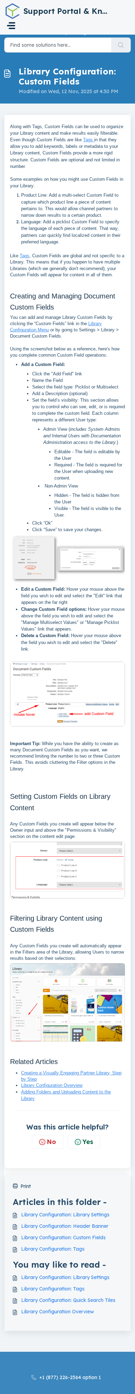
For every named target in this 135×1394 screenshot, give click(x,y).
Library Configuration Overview (51, 1085)
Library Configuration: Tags (52, 1249)
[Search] (121, 45)
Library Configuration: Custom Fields (63, 1237)
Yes (87, 1142)
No (51, 1142)
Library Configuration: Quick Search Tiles (68, 1300)
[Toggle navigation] (11, 25)
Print (25, 1186)
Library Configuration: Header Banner (64, 1226)
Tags (88, 139)
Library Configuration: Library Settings (65, 1215)
